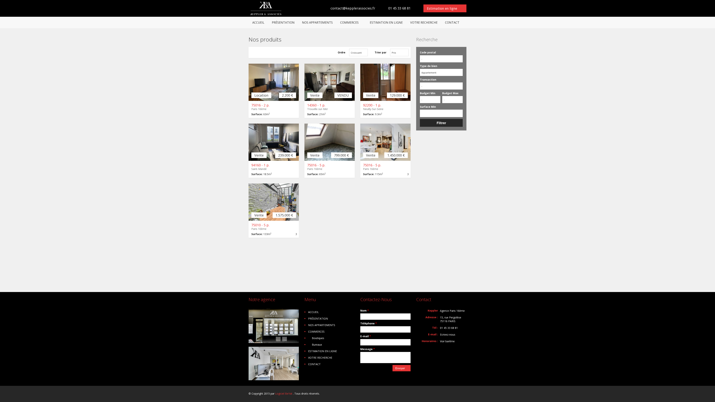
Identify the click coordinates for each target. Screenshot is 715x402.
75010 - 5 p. (260, 225)
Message (367, 349)
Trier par (380, 52)
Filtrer (441, 122)
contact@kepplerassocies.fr (353, 8)
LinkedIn (464, 393)
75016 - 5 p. (316, 165)
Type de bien (428, 66)
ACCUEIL (258, 22)
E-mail (365, 336)
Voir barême (447, 341)
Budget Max (450, 93)
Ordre (341, 52)
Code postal (428, 52)
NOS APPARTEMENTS (317, 22)
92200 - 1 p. (372, 105)
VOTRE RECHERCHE (424, 22)
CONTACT (452, 22)
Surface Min (428, 107)
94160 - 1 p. (260, 165)
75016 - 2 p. (260, 105)
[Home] (266, 8)
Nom (364, 310)
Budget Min (427, 93)
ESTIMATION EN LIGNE (386, 22)
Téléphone (368, 323)
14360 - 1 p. (316, 105)
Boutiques (318, 338)
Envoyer (400, 368)
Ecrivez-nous (447, 334)
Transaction (428, 79)
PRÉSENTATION (283, 22)
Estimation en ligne (442, 8)
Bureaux (317, 344)
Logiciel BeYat (283, 393)
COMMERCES (349, 22)
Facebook (457, 393)
